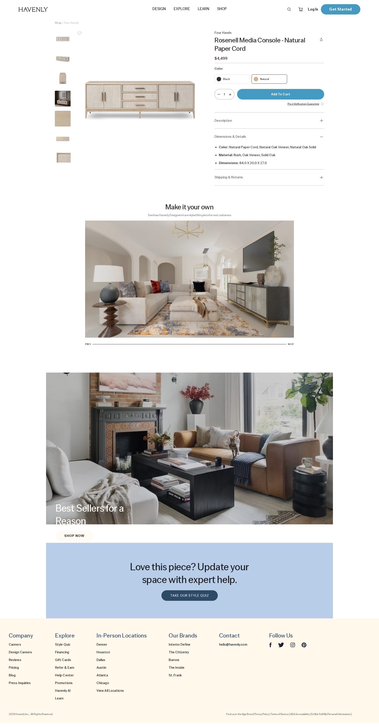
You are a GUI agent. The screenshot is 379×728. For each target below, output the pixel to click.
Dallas (101, 660)
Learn (59, 698)
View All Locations (110, 691)
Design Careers (20, 652)
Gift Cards (63, 660)
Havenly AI (63, 691)
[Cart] (300, 9)
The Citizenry (179, 652)
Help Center (64, 675)
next (291, 344)
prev (88, 344)
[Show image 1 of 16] (63, 39)
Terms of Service (280, 714)
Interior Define (180, 645)
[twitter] (281, 644)
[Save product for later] (79, 36)
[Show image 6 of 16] (63, 139)
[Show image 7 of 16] (63, 159)
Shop (58, 22)
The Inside (176, 668)
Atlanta (102, 675)
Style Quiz (62, 645)
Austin (101, 668)
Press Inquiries (20, 683)
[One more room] (230, 94)
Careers (15, 645)
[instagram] (292, 644)
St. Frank (175, 675)
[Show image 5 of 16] (63, 119)
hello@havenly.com (233, 645)
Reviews (15, 660)
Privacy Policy (261, 714)
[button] (140, 97)
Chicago (103, 683)
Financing (62, 652)
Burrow (174, 660)
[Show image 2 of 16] (63, 59)
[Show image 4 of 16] (63, 99)
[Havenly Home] (47, 9)
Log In (313, 9)
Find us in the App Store (239, 714)
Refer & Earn (64, 668)
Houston (103, 652)
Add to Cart (280, 94)
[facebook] (270, 644)
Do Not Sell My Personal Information (331, 714)
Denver (102, 645)
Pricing (14, 668)
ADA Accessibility (299, 714)
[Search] (289, 9)
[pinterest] (304, 644)
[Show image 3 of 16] (63, 79)
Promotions (64, 683)
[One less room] (219, 94)
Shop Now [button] (74, 536)
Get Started (340, 9)
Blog (12, 675)
